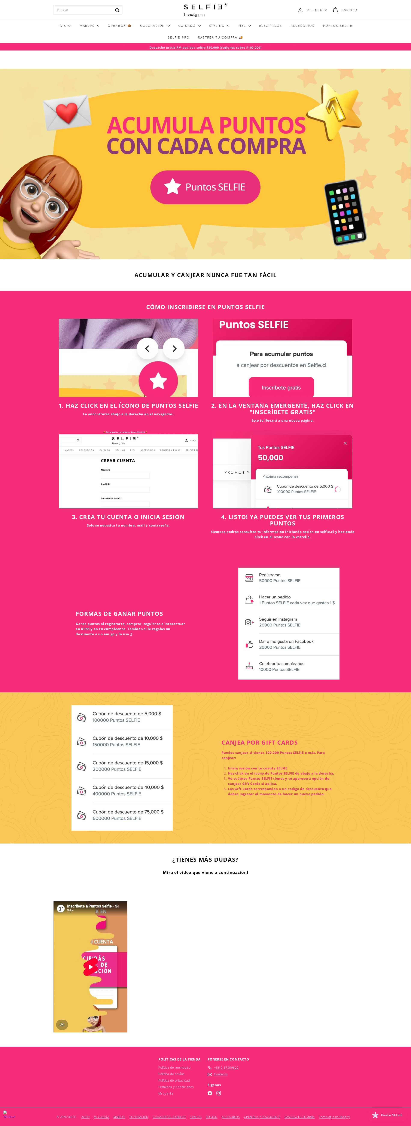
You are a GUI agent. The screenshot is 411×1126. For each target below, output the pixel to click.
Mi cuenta (165, 1093)
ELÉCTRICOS (270, 26)
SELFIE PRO (178, 37)
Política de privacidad (174, 1080)
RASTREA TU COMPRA (299, 1117)
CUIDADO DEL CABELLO (169, 1117)
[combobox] (88, 10)
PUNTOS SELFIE (337, 26)
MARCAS (88, 26)
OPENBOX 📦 (120, 26)
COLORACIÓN (153, 26)
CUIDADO (187, 26)
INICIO (65, 26)
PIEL (242, 26)
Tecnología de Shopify (334, 1117)
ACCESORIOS (303, 26)
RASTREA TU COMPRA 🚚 (220, 37)
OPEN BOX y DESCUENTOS (262, 1117)
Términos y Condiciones (176, 1087)
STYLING (217, 26)
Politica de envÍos (171, 1074)
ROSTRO (212, 1117)
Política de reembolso (174, 1067)
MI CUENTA (101, 1117)
